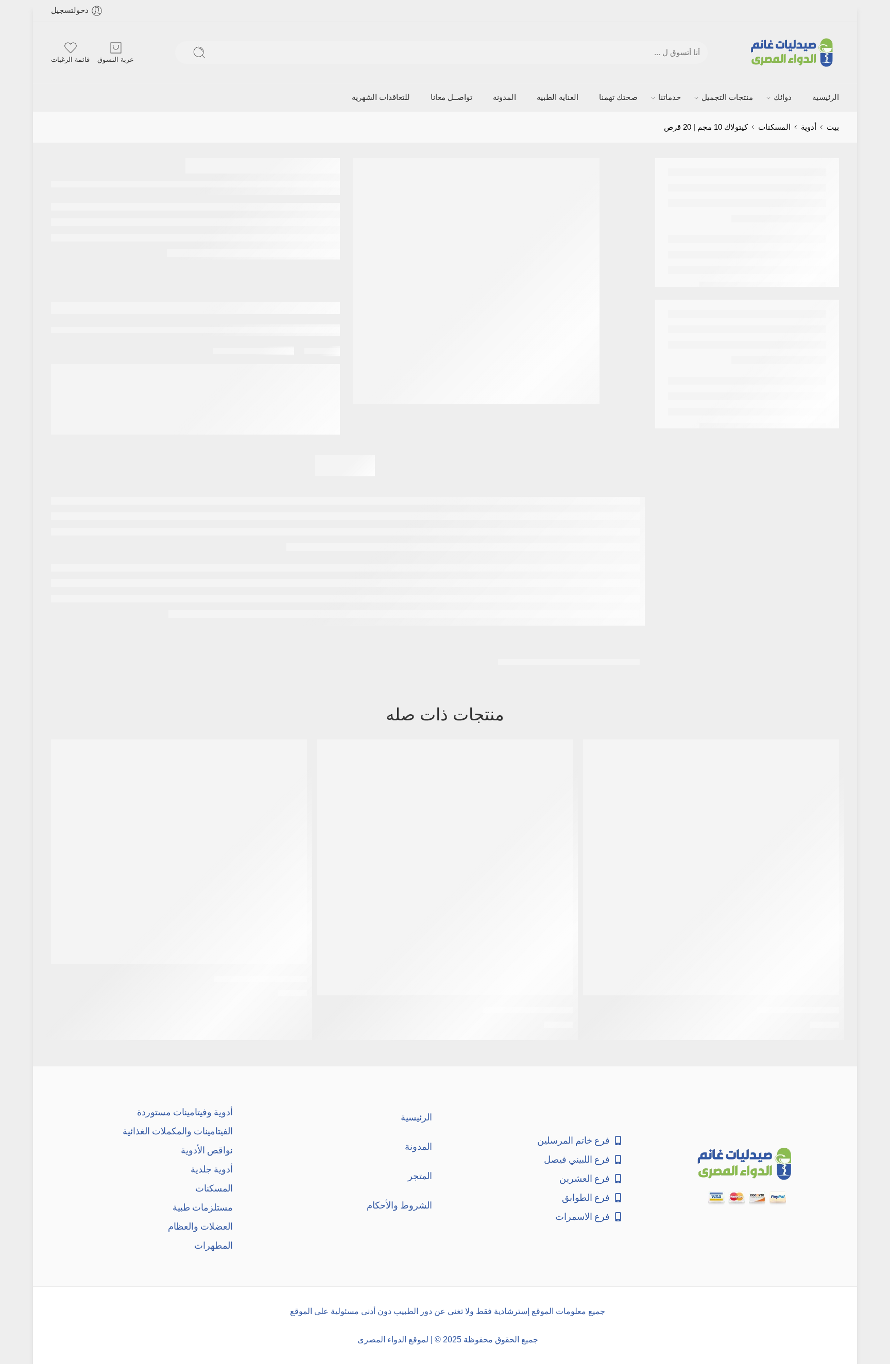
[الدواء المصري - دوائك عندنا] (794, 52)
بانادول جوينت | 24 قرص (528, 1010)
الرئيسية (825, 97)
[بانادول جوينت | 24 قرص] (445, 867)
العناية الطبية (557, 97)
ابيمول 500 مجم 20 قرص (260, 978)
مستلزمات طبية (203, 1207)
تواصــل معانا (451, 97)
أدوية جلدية (212, 1169)
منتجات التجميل (727, 97)
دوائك (783, 97)
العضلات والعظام (200, 1226)
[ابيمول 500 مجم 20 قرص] (179, 851)
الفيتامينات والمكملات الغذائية (178, 1131)
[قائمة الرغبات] (598, 754)
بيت (833, 127)
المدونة (504, 97)
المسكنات (774, 127)
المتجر (420, 1175)
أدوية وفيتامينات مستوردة (185, 1112)
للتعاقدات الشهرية (381, 97)
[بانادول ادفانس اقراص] (711, 867)
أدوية (808, 127)
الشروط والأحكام (399, 1205)
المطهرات (213, 1245)
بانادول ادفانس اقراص (798, 1010)
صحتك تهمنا (618, 97)
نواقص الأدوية (207, 1150)
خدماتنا (669, 97)
